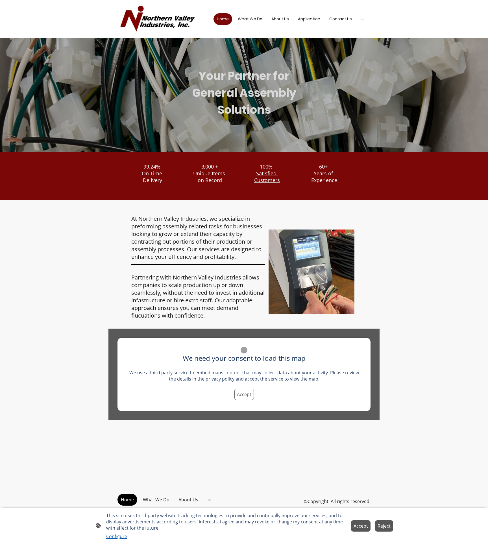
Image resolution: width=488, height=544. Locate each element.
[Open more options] (363, 19)
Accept (244, 394)
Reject (384, 526)
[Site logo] (156, 19)
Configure (116, 536)
